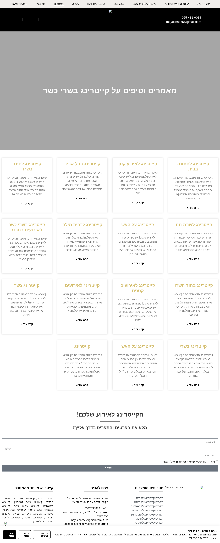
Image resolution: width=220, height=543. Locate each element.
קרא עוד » (193, 207)
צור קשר (40, 4)
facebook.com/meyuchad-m (80, 523)
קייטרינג (82, 346)
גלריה (75, 4)
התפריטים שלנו (96, 4)
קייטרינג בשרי (193, 346)
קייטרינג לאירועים (82, 285)
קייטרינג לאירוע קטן (137, 163)
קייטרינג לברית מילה (82, 224)
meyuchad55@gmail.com (86, 520)
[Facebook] (16, 20)
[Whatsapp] (37, 20)
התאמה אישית (44, 534)
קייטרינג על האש (137, 224)
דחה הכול (26, 534)
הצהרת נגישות (18, 4)
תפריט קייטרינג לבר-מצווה (147, 506)
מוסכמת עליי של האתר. (187, 462)
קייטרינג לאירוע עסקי (144, 4)
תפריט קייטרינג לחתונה (148, 522)
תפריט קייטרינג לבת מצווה (146, 510)
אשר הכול (11, 534)
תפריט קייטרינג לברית (149, 498)
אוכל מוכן (119, 4)
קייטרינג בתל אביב (82, 163)
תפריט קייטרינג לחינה (149, 518)
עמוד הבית (203, 4)
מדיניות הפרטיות (185, 462)
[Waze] (21, 20)
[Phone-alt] (26, 20)
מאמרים (59, 4)
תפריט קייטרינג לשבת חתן (147, 514)
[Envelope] (32, 20)
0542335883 (92, 508)
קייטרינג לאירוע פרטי (177, 4)
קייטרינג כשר (27, 285)
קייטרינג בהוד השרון (193, 285)
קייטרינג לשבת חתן (193, 224)
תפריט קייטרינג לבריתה (148, 502)
